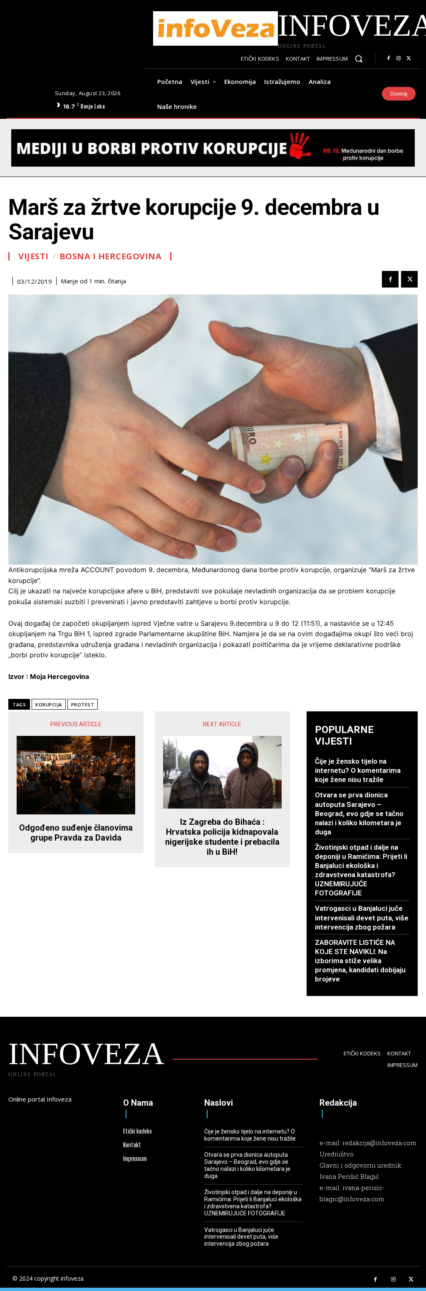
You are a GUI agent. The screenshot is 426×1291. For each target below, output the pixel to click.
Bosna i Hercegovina (110, 256)
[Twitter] (409, 59)
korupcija (48, 704)
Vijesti (33, 256)
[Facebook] (389, 59)
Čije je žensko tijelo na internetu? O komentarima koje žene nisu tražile (358, 770)
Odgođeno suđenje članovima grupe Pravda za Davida (76, 833)
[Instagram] (399, 59)
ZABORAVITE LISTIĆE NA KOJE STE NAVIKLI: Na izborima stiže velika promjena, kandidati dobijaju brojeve (360, 960)
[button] (359, 59)
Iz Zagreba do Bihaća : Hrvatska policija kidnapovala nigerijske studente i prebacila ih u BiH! (222, 837)
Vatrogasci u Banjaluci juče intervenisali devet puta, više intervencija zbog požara (362, 917)
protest (82, 704)
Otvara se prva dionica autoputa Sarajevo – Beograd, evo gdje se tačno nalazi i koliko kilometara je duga (359, 813)
